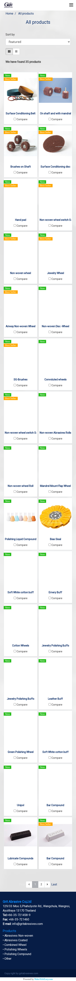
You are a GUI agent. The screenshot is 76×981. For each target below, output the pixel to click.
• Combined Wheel (14, 945)
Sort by (11, 34)
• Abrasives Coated (15, 940)
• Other (7, 958)
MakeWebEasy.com (43, 979)
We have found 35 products (23, 62)
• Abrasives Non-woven (18, 935)
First (22, 884)
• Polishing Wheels (15, 949)
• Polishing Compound (17, 954)
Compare (22, 119)
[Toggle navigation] (71, 5)
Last (54, 884)
